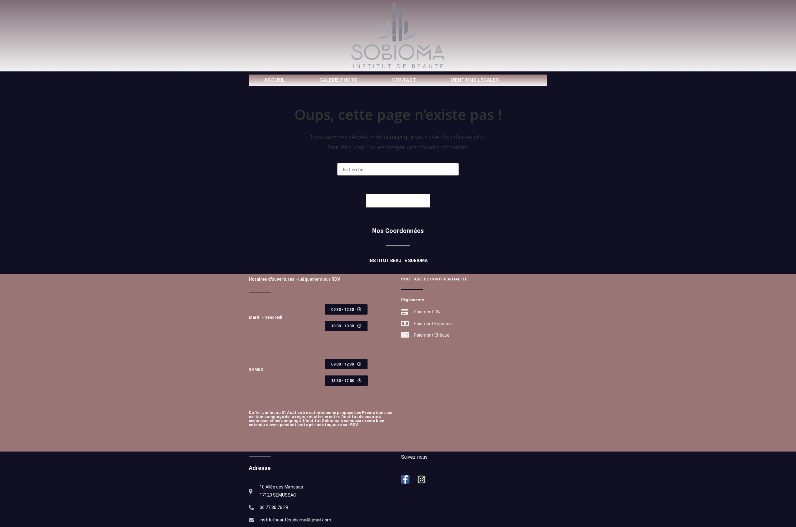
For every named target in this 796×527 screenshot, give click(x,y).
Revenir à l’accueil (398, 200)
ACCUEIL (274, 80)
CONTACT (404, 80)
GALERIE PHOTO (338, 80)
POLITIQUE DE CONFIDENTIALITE (434, 279)
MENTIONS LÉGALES (475, 80)
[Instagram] (421, 479)
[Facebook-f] (405, 479)
